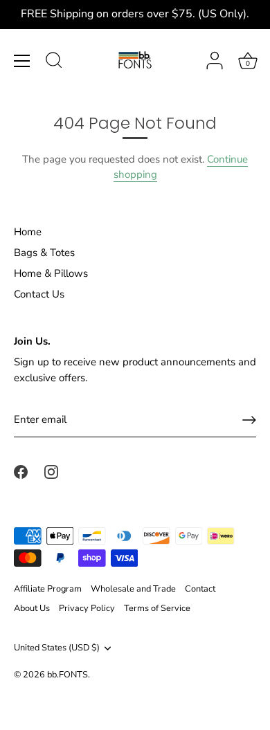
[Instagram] (51, 471)
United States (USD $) (57, 648)
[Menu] (22, 61)
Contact (200, 589)
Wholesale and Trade (133, 589)
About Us (32, 608)
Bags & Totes (44, 252)
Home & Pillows (51, 273)
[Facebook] (21, 471)
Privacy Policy (87, 608)
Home (28, 232)
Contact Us (39, 294)
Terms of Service (157, 608)
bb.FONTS (67, 674)
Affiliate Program (48, 589)
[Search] (54, 62)
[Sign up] (249, 420)
